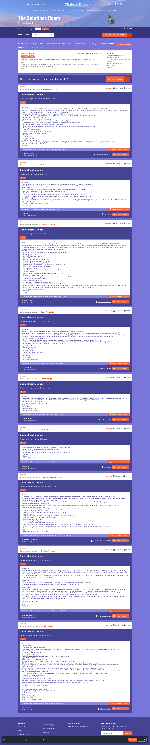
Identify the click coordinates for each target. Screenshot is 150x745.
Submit (127, 733)
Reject (142, 740)
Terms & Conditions (49, 728)
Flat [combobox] (35, 35)
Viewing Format (24, 35)
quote (25, 56)
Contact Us (21, 726)
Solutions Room (66, 10)
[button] (51, 35)
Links (20, 730)
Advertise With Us (24, 734)
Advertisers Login (48, 725)
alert (32, 56)
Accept (133, 740)
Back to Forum (125, 44)
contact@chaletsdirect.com (79, 726)
